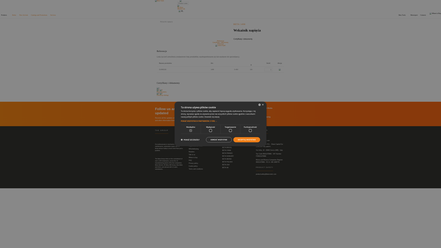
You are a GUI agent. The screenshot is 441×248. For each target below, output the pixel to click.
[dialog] (220, 124)
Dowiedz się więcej (211, 117)
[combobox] (259, 105)
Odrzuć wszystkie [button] (219, 140)
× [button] (263, 105)
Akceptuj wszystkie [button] (247, 140)
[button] (220, 121)
